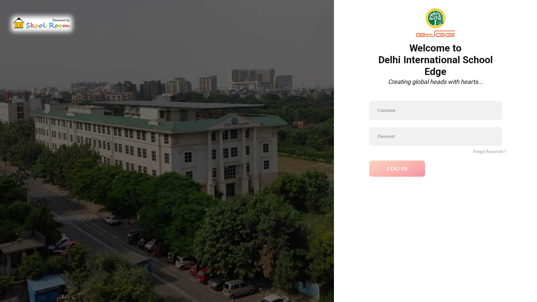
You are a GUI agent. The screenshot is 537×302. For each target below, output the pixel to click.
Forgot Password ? (489, 151)
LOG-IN (397, 169)
